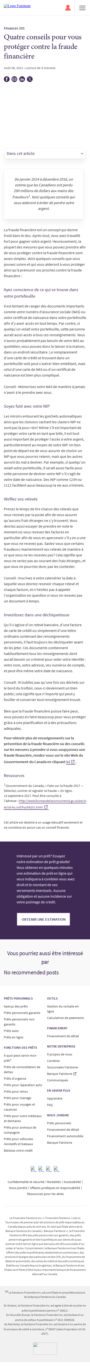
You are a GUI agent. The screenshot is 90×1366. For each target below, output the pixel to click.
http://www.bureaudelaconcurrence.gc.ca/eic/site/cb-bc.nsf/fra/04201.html (45, 804)
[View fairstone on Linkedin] (49, 1169)
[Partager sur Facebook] (7, 81)
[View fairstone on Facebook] (33, 1169)
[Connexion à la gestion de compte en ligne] (68, 7)
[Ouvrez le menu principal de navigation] (82, 8)
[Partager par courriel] (14, 81)
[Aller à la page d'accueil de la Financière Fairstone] (17, 7)
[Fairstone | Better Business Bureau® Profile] (45, 1348)
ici (68, 761)
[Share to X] (30, 81)
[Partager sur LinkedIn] (22, 81)
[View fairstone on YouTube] (57, 1169)
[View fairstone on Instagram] (41, 1169)
